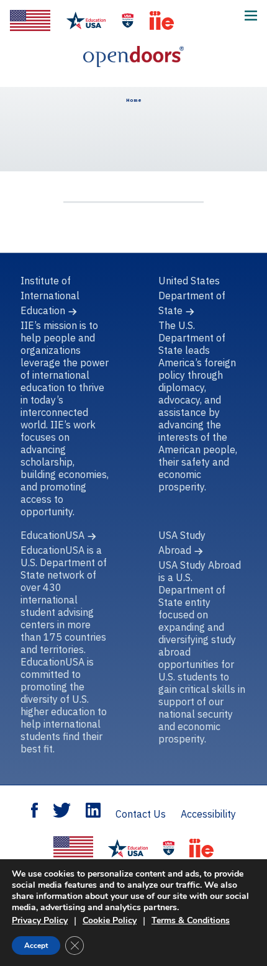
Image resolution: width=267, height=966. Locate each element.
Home (134, 100)
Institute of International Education (49, 295)
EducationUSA (52, 535)
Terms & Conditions (191, 920)
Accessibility (208, 814)
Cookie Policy (110, 920)
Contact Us (140, 814)
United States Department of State (191, 295)
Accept (36, 945)
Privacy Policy (40, 920)
